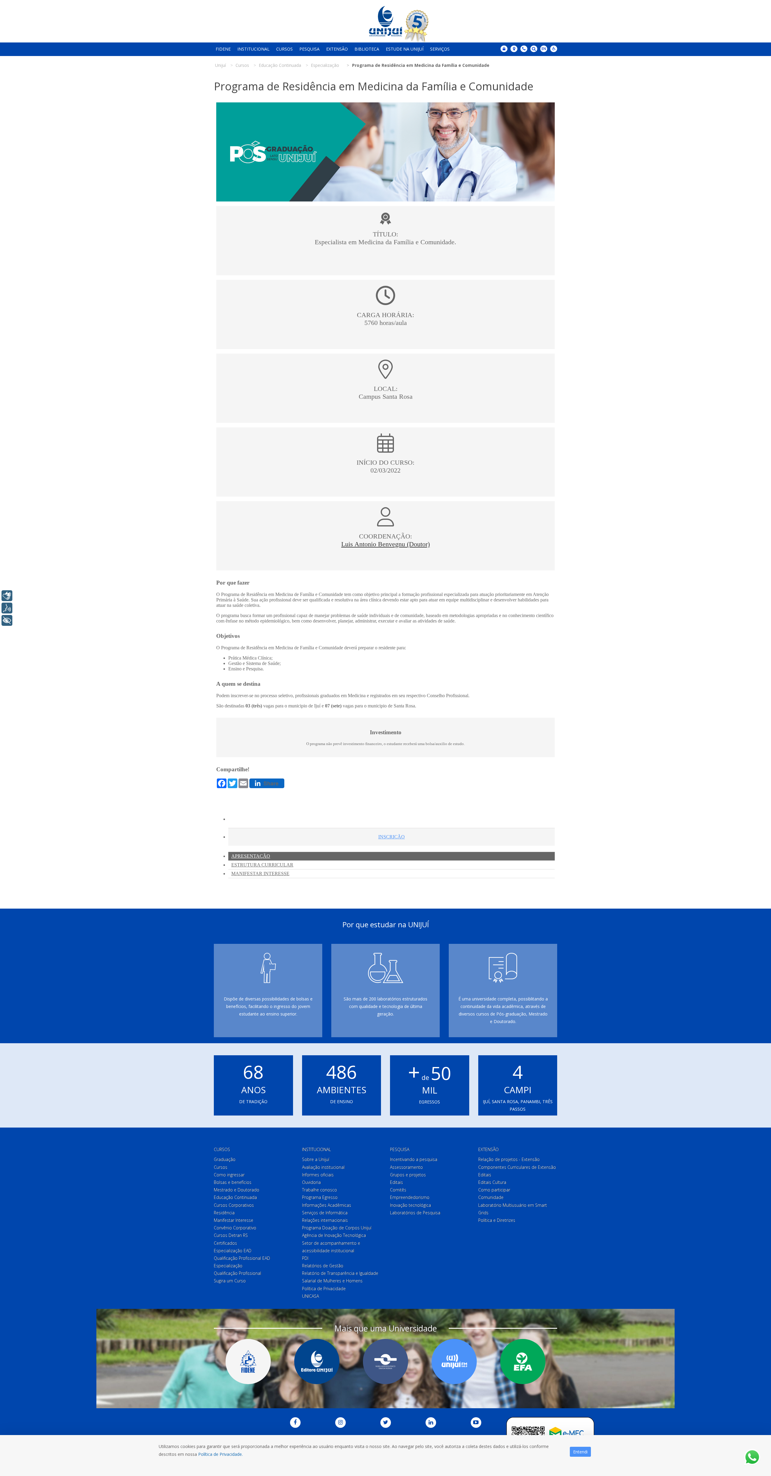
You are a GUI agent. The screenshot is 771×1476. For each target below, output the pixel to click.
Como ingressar (229, 1175)
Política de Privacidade (324, 1288)
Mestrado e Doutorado (236, 1190)
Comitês (398, 1190)
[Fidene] (248, 1361)
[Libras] (7, 595)
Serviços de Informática (325, 1212)
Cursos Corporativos (234, 1205)
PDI (305, 1258)
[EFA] (522, 1361)
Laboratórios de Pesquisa (415, 1212)
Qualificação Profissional (237, 1273)
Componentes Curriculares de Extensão (517, 1167)
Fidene (223, 49)
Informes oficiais (318, 1175)
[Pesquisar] (533, 48)
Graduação (225, 1159)
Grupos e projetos (408, 1175)
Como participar (494, 1190)
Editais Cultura (492, 1182)
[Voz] (7, 608)
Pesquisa (309, 49)
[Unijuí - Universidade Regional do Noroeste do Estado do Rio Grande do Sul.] (385, 21)
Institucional (253, 49)
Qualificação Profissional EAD (242, 1258)
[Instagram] (340, 1422)
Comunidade (491, 1197)
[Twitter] (385, 1422)
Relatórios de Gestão (322, 1265)
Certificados (225, 1243)
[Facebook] (295, 1422)
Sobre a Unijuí (315, 1159)
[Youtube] (476, 1422)
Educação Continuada (235, 1197)
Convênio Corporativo (235, 1228)
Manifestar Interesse (233, 1220)
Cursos (284, 49)
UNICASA (310, 1296)
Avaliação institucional (323, 1167)
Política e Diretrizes (496, 1220)
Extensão (337, 49)
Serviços (440, 49)
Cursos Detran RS (231, 1235)
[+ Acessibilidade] (7, 620)
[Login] (504, 48)
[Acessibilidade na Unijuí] (553, 48)
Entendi (580, 1452)
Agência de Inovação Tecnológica (334, 1235)
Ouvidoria (311, 1182)
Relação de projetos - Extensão (509, 1159)
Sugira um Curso (230, 1281)
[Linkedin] (431, 1422)
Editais (396, 1182)
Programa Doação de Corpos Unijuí (336, 1228)
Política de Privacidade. (220, 1454)
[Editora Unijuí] (316, 1361)
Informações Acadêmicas (326, 1205)
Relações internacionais (325, 1220)
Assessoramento (406, 1167)
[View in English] (543, 49)
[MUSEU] (385, 1361)
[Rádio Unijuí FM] (454, 1361)
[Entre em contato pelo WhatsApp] (752, 1457)
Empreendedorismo (409, 1197)
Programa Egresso (320, 1197)
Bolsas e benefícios (232, 1182)
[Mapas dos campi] (513, 48)
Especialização (228, 1265)
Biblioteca (366, 49)
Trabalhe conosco (319, 1190)
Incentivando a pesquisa (413, 1159)
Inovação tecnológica (410, 1205)
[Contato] (523, 48)
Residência (224, 1212)
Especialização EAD (232, 1250)
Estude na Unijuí (404, 49)
